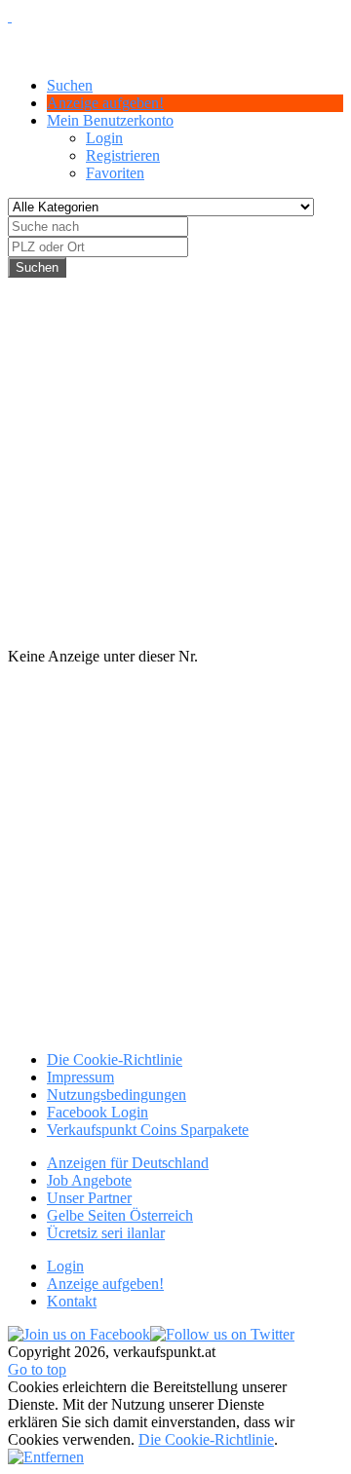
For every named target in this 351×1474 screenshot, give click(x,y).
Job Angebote (89, 1180)
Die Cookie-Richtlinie (114, 1059)
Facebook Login (97, 1112)
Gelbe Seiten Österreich (120, 1215)
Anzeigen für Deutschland (128, 1162)
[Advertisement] (175, 453)
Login (104, 138)
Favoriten (115, 173)
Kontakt (72, 1301)
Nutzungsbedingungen (116, 1094)
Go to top (37, 1369)
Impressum (80, 1077)
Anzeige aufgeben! (105, 1283)
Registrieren (123, 155)
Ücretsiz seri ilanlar (106, 1233)
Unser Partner (89, 1198)
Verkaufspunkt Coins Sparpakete (148, 1129)
